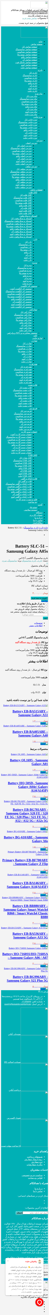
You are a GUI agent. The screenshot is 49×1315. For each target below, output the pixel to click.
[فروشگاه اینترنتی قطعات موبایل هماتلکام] (39, 7)
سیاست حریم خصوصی (32, 1175)
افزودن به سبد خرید (39, 598)
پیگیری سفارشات (34, 1164)
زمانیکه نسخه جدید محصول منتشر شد (27, 612)
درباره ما (38, 1188)
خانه (46, 528)
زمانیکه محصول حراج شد (33, 606)
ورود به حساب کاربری (38, 15)
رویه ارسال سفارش (33, 1159)
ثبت (45, 618)
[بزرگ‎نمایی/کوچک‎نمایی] (47, 1265)
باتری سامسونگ (31, 528)
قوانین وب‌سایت (35, 1178)
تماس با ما (37, 1191)
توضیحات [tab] (38, 623)
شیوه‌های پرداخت (34, 1157)
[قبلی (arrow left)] (47, 1268)
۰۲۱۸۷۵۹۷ (26, 1001)
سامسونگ (12, 561)
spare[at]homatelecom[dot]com (17, 1004)
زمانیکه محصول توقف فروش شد (30, 609)
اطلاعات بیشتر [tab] (35, 625)
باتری (41, 528)
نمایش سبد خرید (29, 18)
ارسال (19, 1213)
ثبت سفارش (36, 1162)
